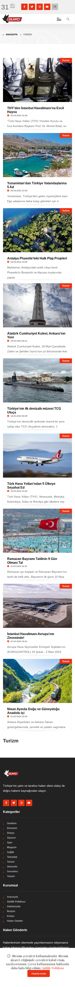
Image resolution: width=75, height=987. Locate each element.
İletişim (11, 911)
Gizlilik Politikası (16, 901)
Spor (9, 842)
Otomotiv (12, 866)
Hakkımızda (13, 906)
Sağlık (10, 852)
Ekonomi (12, 828)
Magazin (11, 847)
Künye (10, 916)
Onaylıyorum (38, 973)
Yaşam (11, 876)
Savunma (12, 871)
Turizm (65, 60)
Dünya (10, 833)
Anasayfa (12, 34)
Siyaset (11, 837)
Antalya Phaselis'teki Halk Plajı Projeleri (37, 258)
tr (54, 6)
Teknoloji (12, 857)
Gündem (12, 823)
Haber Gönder (15, 920)
